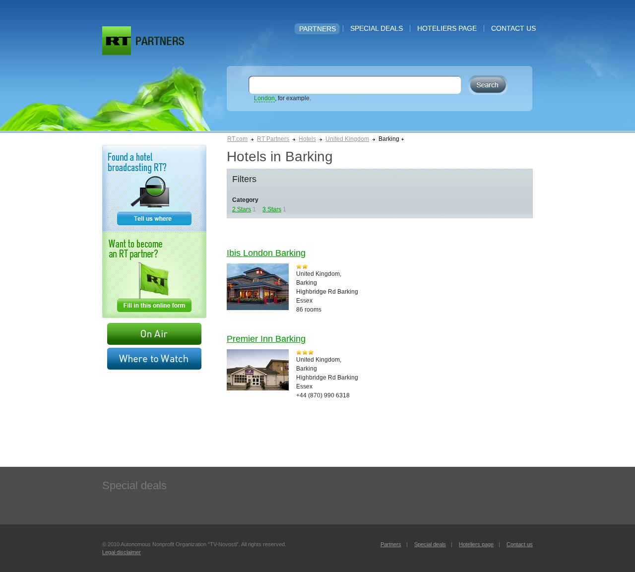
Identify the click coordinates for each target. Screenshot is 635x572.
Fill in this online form (154, 275)
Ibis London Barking (266, 253)
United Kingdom (347, 138)
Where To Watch (154, 359)
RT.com (237, 138)
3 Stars (271, 209)
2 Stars (241, 209)
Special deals (376, 28)
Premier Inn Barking (266, 339)
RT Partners (273, 138)
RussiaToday (116, 40)
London (264, 98)
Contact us (513, 28)
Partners (317, 29)
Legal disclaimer (121, 552)
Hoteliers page (447, 28)
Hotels (307, 138)
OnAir (154, 334)
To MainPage (160, 41)
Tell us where (154, 188)
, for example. (282, 98)
